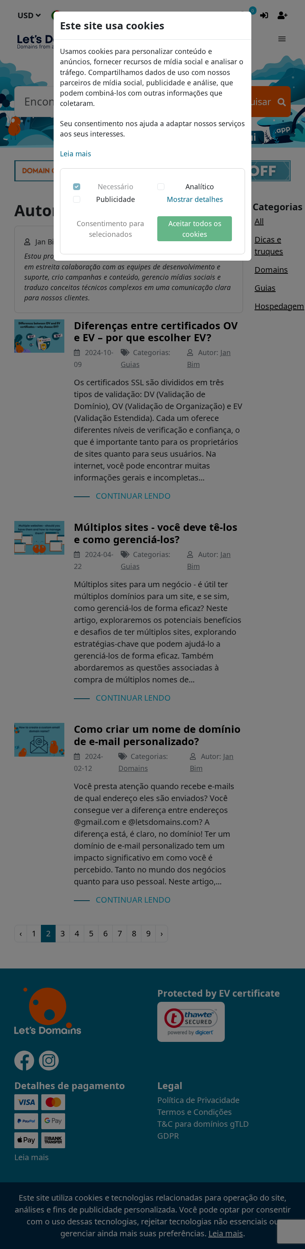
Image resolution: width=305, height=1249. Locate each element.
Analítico (199, 186)
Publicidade (115, 199)
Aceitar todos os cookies (194, 228)
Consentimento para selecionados (110, 228)
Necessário (115, 186)
